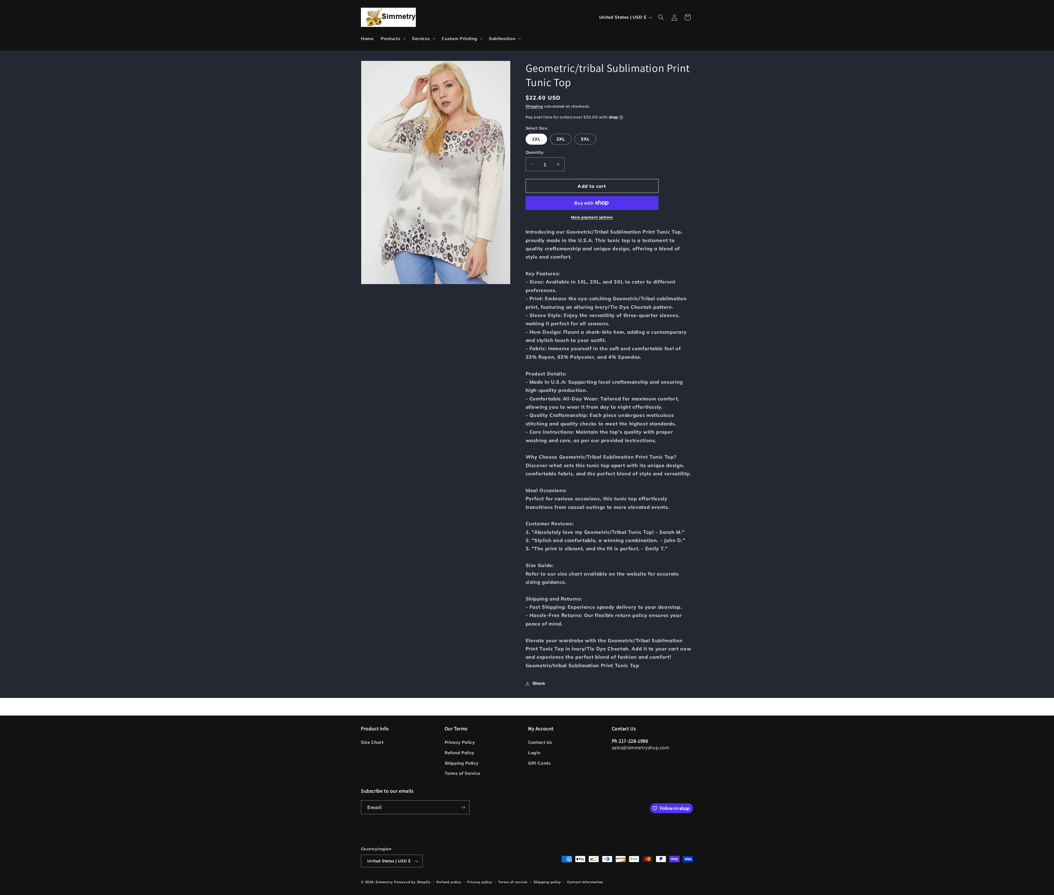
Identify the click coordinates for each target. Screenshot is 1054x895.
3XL (585, 139)
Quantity (535, 152)
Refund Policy (460, 752)
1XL (536, 139)
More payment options (592, 217)
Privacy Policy (460, 742)
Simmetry (384, 882)
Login (534, 752)
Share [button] (538, 683)
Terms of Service (463, 773)
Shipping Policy (461, 763)
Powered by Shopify (412, 882)
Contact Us (540, 742)
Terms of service (513, 882)
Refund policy (448, 882)
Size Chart (372, 742)
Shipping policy (547, 882)
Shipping (534, 106)
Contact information (585, 882)
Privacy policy (479, 882)
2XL (560, 139)
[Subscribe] (462, 807)
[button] (392, 38)
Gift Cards (539, 763)
